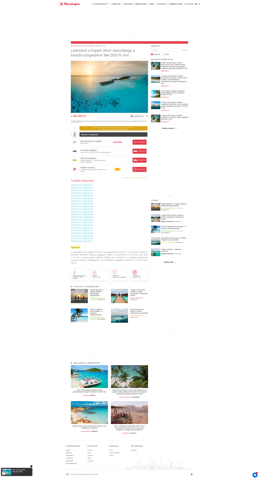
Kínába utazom (176, 4)
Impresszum (69, 458)
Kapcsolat (134, 450)
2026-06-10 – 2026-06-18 (81, 193)
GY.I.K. (111, 450)
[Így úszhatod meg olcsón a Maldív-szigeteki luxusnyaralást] (119, 322)
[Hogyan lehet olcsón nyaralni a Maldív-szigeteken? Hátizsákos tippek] (119, 303)
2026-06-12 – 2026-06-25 (82, 222)
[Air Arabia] (117, 144)
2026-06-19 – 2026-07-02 (82, 230)
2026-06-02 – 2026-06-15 (82, 211)
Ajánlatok (116, 4)
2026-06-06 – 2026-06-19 (82, 217)
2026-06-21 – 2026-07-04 (82, 235)
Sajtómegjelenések (71, 463)
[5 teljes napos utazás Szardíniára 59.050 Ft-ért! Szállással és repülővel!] (89, 423)
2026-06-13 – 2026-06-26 (82, 225)
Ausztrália (90, 461)
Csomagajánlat (101, 4)
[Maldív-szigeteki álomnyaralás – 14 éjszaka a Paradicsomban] (79, 322)
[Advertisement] (129, 24)
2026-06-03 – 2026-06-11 (81, 185)
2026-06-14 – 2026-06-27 (82, 227)
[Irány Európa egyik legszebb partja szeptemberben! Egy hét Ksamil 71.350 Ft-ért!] (89, 387)
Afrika (89, 458)
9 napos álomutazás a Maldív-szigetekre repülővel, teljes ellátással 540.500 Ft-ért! (174, 117)
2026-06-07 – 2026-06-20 (82, 219)
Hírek (152, 4)
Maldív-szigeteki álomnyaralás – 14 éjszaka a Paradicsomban (96, 312)
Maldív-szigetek (136, 298)
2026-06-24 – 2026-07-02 (82, 203)
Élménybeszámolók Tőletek (171, 208)
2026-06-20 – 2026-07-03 (82, 233)
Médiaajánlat (69, 461)
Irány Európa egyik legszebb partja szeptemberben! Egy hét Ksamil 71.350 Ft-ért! (89, 391)
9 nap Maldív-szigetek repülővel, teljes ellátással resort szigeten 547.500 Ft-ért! (173, 93)
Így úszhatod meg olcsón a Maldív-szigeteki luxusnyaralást (139, 311)
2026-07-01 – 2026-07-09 (82, 209)
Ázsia (89, 452)
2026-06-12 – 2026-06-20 (82, 195)
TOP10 (111, 455)
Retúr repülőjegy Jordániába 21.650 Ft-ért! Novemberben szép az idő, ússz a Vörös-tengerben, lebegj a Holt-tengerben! (129, 428)
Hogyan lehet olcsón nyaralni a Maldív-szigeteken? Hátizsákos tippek (139, 292)
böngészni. (125, 129)
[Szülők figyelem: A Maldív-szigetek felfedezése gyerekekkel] (79, 303)
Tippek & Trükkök (137, 315)
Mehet (185, 50)
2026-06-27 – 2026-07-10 (82, 238)
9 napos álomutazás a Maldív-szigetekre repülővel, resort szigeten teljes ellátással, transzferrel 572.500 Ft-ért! (174, 105)
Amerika (90, 455)
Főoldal (68, 450)
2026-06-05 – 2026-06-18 (82, 214)
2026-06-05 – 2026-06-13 (82, 187)
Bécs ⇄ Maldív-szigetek (91, 141)
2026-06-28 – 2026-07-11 (81, 241)
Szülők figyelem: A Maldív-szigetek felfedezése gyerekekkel (96, 292)
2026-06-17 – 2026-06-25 (82, 201)
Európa (90, 450)
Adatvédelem (69, 455)
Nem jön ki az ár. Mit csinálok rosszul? (134, 177)
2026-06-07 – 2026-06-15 (82, 190)
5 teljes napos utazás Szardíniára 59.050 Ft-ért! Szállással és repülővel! (89, 427)
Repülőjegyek (141, 4)
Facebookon (78, 122)
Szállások (128, 4)
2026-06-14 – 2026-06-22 (82, 198)
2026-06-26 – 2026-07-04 (82, 206)
